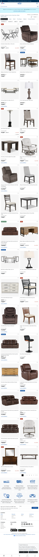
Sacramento (31, 516)
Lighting (2, 16)
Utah (2, 514)
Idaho (22, 514)
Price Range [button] (19, 19)
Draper (2, 515)
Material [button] (24, 19)
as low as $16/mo (23, 49)
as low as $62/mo (4, 472)
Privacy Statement (22, 534)
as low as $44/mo (4, 331)
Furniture (10, 15)
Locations (3, 512)
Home (4, 534)
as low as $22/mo (4, 359)
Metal (18, 15)
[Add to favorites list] (18, 24)
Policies (19, 534)
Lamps (5, 16)
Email (20, 506)
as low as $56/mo (4, 190)
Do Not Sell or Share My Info (19, 535)
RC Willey (2, 15)
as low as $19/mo (4, 162)
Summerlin (13, 518)
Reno (13, 516)
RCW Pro (2, 523)
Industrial (6, 15)
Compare (17, 134)
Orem (2, 518)
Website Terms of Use (14, 534)
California (31, 514)
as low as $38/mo (23, 388)
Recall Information (8, 534)
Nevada (13, 514)
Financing (2, 526)
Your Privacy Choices (33, 552)
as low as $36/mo (4, 416)
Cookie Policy (33, 534)
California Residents (28, 534)
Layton (2, 516)
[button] (4, 19)
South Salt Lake (3, 519)
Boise (22, 515)
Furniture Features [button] (31, 19)
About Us (2, 528)
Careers (2, 524)
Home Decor (14, 15)
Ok (23, 552)
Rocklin (30, 515)
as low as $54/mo (4, 247)
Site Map (24, 535)
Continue (35, 507)
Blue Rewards (3, 527)
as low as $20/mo (23, 416)
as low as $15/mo (4, 106)
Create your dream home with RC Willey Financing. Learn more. (19, 1)
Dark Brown (3, 21)
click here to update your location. (19, 11)
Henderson (14, 515)
